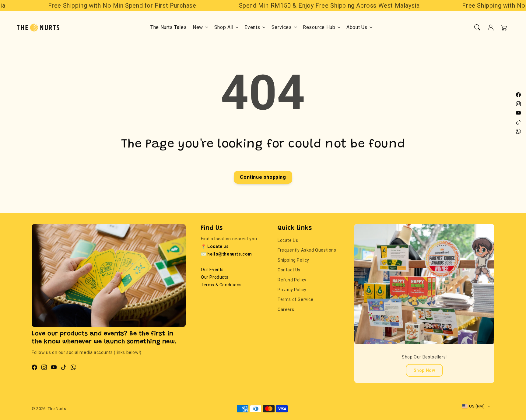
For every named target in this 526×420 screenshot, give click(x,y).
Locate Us (288, 240)
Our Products (214, 277)
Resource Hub (319, 27)
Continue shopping (263, 177)
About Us (356, 27)
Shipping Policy (293, 260)
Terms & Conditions (221, 284)
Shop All (223, 27)
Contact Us (289, 269)
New (198, 27)
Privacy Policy (292, 289)
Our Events (212, 269)
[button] (477, 27)
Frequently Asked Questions (307, 250)
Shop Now (424, 370)
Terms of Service (296, 299)
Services (282, 27)
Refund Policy (292, 279)
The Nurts (57, 408)
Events (252, 27)
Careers (286, 309)
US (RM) (477, 406)
